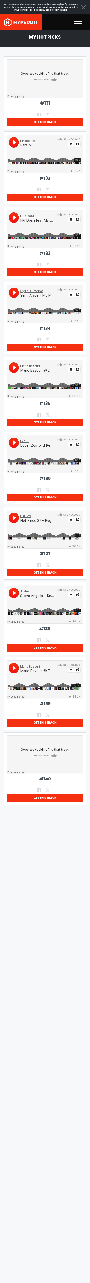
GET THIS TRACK (45, 122)
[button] (78, 22)
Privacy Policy (21, 10)
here (64, 10)
